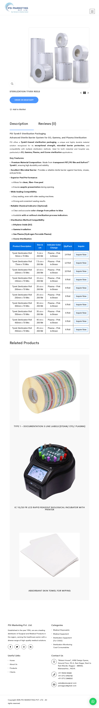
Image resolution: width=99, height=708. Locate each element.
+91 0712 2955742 (65, 676)
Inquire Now (81, 255)
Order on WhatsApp (24, 100)
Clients (12, 672)
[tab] (24, 123)
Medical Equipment (61, 634)
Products (13, 668)
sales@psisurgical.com (67, 683)
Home (12, 660)
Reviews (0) (47, 124)
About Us (13, 664)
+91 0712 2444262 (65, 678)
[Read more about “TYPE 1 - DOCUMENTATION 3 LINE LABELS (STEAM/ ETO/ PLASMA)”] (49, 418)
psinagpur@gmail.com (67, 685)
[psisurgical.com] (16, 7)
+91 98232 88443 (65, 673)
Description (19, 124)
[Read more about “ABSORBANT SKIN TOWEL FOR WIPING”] (49, 582)
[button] (18, 109)
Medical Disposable (61, 630)
